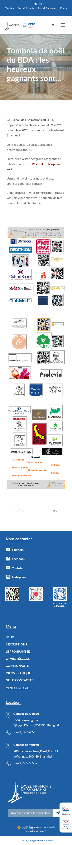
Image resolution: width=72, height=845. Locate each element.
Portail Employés (47, 8)
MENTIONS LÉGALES (18, 687)
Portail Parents (26, 8)
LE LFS (10, 637)
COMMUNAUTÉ (17, 665)
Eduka (63, 8)
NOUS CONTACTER (20, 680)
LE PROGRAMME (18, 651)
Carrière (9, 8)
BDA (9, 87)
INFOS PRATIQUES (19, 673)
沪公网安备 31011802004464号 (38, 827)
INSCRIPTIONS (16, 644)
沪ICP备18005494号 (36, 831)
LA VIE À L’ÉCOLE (18, 658)
